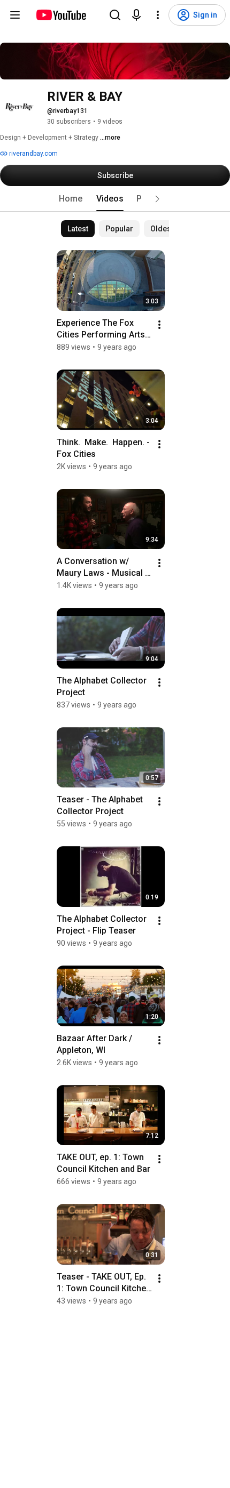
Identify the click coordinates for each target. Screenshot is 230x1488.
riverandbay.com (32, 153)
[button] (157, 199)
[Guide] (15, 15)
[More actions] (159, 324)
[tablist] (115, 199)
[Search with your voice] (136, 15)
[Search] (115, 15)
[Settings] (157, 15)
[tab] (70, 199)
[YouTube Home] (61, 15)
